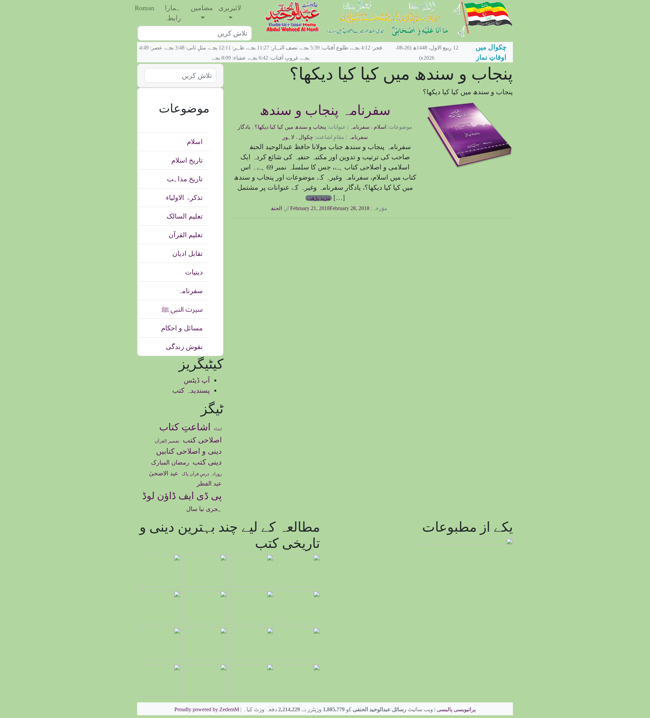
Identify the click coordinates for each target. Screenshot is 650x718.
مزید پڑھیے (318, 198)
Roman (144, 8)
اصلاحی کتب (202, 440)
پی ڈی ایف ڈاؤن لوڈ (182, 495)
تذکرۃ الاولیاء (184, 197)
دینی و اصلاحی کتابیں (189, 451)
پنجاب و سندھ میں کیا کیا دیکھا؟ (290, 127)
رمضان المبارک (170, 462)
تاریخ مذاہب (185, 179)
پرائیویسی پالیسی (456, 709)
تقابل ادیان (187, 253)
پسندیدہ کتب (191, 390)
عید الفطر (209, 483)
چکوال (306, 137)
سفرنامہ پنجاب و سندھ (325, 110)
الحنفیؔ (272, 208)
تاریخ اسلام (187, 160)
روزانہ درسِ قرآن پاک (202, 474)
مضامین (202, 8)
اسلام (380, 127)
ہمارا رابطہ (172, 13)
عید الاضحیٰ (163, 473)
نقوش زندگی (184, 346)
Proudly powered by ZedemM (206, 709)
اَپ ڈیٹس (197, 380)
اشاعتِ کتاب (185, 427)
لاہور (288, 137)
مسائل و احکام (182, 328)
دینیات (194, 272)
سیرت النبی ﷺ (182, 309)
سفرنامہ (359, 127)
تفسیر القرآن (167, 441)
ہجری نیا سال (204, 509)
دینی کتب (207, 462)
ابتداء (218, 429)
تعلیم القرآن (186, 235)
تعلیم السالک (185, 216)
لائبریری (229, 8)
